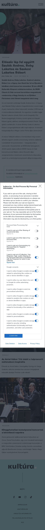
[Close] (41, 187)
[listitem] (22, 225)
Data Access (22, 343)
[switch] (36, 231)
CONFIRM (14, 336)
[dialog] (22, 265)
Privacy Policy (35, 343)
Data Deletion (10, 343)
